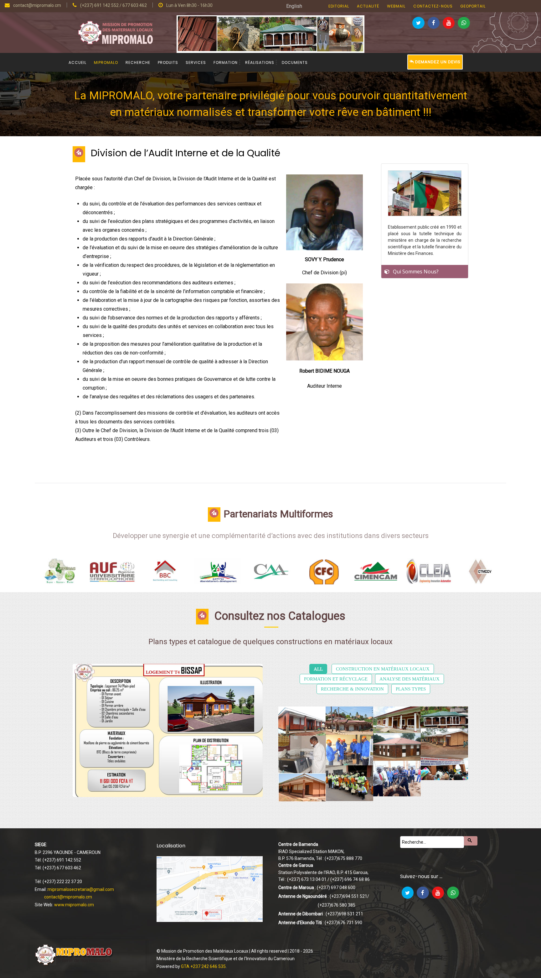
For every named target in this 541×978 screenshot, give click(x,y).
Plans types (411, 688)
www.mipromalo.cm (74, 904)
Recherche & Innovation (352, 688)
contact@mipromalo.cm (68, 896)
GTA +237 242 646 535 (203, 966)
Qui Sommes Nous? (416, 271)
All (318, 668)
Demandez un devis (437, 62)
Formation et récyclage (336, 678)
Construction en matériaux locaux (383, 668)
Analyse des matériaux (409, 678)
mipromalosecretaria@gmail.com (81, 889)
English (294, 6)
